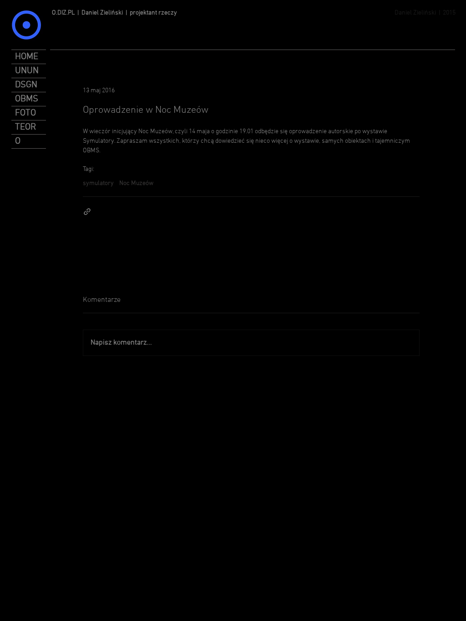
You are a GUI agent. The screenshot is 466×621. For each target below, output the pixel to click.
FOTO (25, 113)
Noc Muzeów (136, 183)
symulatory (98, 183)
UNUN (27, 70)
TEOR (25, 127)
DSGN (26, 85)
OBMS (26, 99)
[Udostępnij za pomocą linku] (87, 211)
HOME (26, 56)
